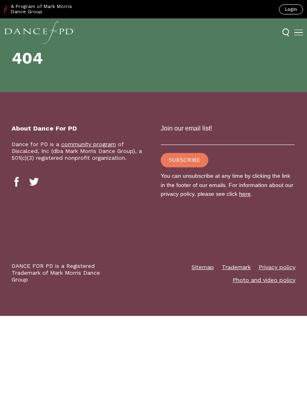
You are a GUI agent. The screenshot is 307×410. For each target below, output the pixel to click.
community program (88, 144)
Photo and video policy (264, 280)
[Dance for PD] (39, 32)
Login (291, 9)
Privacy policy (277, 267)
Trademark (236, 267)
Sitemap (202, 267)
